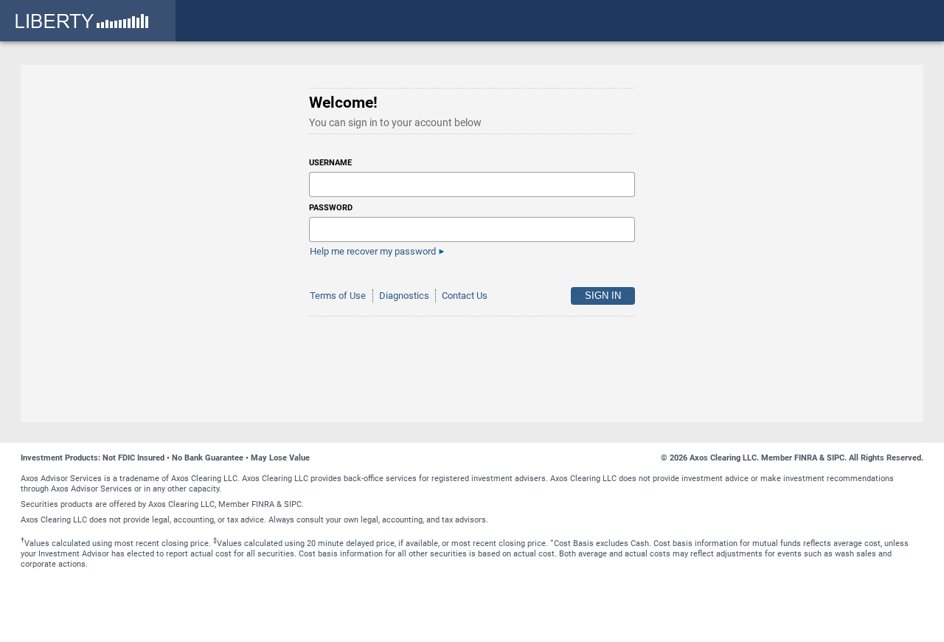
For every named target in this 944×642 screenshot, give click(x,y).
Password (331, 208)
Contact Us (464, 295)
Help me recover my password (373, 251)
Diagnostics (404, 295)
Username (330, 163)
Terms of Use (338, 295)
